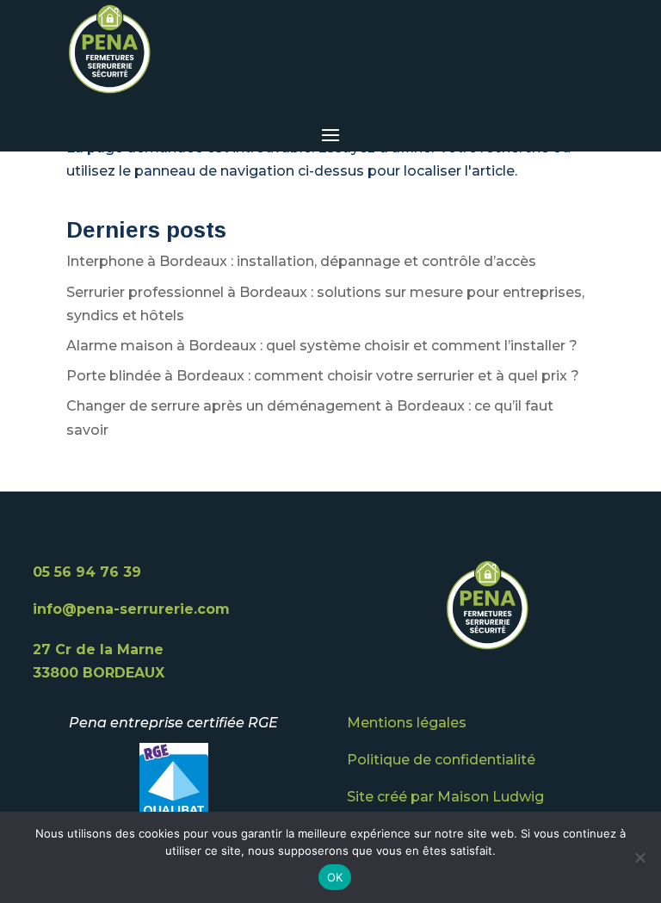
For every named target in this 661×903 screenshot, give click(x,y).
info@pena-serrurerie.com (131, 609)
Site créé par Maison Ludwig (445, 797)
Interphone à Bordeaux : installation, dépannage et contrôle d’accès (301, 261)
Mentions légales (406, 722)
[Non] (639, 857)
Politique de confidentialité (441, 759)
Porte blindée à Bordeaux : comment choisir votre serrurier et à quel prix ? (322, 376)
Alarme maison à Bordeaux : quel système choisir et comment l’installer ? (322, 345)
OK (335, 877)
